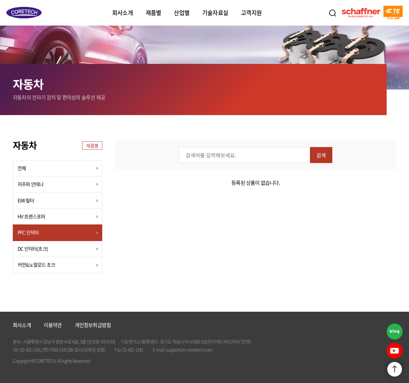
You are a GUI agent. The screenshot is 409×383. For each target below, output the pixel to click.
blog (395, 332)
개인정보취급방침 (93, 325)
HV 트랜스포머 (31, 216)
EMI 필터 (26, 200)
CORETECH (24, 12)
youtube (395, 351)
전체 (22, 168)
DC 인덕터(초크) (33, 248)
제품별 (153, 12)
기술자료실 (215, 12)
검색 (332, 12)
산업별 (181, 12)
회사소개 (122, 12)
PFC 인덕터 (28, 232)
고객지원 (251, 12)
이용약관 (53, 325)
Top (394, 369)
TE (393, 13)
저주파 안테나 (30, 184)
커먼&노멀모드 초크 (36, 264)
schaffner (361, 12)
